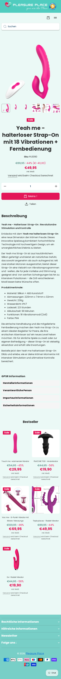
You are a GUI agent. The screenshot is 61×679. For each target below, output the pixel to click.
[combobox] (30, 26)
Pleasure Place (35, 653)
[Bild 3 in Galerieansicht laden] (26, 107)
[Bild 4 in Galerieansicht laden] (36, 108)
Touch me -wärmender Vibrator (15, 461)
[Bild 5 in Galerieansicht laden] (46, 108)
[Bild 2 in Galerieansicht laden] (16, 107)
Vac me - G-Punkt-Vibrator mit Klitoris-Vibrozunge (15, 519)
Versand (12, 175)
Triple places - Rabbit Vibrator (46, 521)
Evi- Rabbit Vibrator (15, 577)
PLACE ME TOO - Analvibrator (46, 461)
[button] (30, 204)
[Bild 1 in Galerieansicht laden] (5, 108)
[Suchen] (3, 26)
